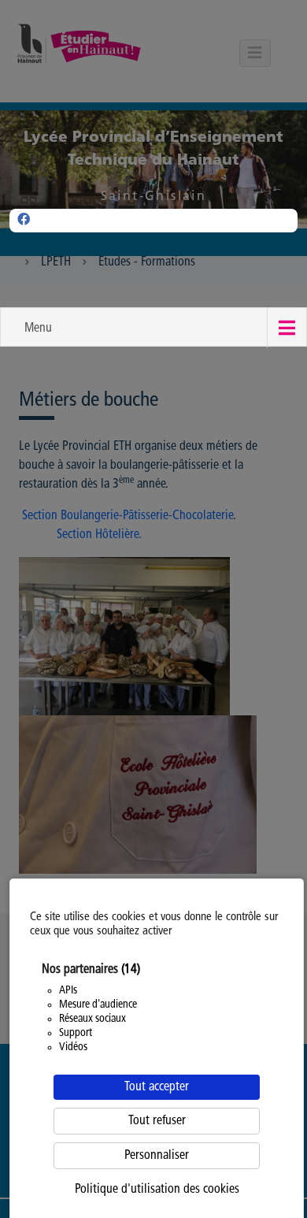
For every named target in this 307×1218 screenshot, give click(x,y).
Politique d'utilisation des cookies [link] (157, 1189)
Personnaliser (156, 1155)
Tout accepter (156, 1087)
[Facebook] (23, 220)
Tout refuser (157, 1121)
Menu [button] (38, 328)
